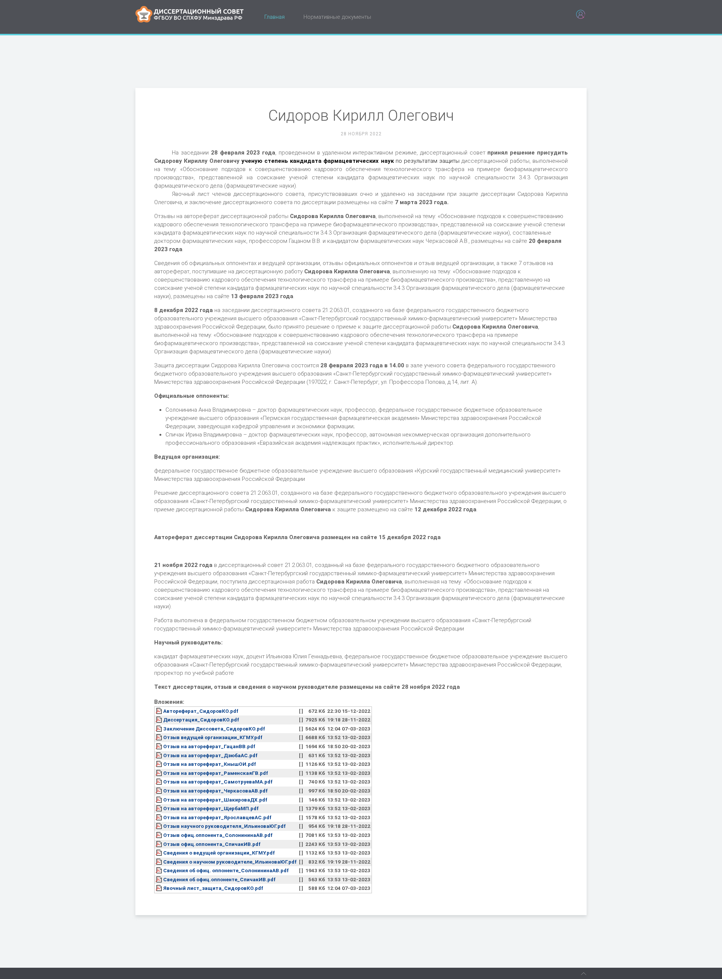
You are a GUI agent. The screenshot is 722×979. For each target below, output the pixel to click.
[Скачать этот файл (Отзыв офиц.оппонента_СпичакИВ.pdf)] (159, 844)
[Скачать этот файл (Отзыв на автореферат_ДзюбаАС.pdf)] (159, 755)
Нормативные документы (337, 17)
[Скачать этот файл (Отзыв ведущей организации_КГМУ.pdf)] (159, 737)
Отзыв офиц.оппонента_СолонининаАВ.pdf (218, 835)
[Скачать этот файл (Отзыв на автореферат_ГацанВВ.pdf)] (159, 746)
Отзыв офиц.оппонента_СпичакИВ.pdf (212, 844)
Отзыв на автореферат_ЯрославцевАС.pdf (217, 817)
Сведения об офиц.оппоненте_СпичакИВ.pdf (219, 879)
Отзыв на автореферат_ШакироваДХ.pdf (215, 800)
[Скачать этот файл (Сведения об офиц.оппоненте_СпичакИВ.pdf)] (159, 879)
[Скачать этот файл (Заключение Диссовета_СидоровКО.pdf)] (159, 729)
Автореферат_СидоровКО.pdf (200, 711)
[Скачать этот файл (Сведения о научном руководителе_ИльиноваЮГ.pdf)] (159, 862)
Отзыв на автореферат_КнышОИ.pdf (209, 764)
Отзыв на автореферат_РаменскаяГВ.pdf (215, 773)
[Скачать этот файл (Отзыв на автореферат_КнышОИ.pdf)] (159, 764)
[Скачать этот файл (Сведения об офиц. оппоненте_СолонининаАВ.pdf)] (159, 870)
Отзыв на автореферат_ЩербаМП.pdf (211, 808)
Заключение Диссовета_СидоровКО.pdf (214, 729)
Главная (274, 17)
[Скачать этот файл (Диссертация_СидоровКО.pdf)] (159, 720)
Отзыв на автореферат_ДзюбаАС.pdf (210, 755)
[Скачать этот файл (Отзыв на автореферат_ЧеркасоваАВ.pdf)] (159, 791)
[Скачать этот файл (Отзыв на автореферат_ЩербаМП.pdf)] (159, 808)
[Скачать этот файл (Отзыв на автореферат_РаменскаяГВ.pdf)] (159, 773)
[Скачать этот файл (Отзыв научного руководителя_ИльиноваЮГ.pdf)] (159, 826)
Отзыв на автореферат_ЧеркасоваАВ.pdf (215, 791)
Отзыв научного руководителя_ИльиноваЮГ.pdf (224, 826)
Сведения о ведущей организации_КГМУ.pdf (219, 853)
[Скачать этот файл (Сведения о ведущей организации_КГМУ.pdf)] (159, 853)
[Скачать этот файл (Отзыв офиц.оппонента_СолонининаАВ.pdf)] (159, 835)
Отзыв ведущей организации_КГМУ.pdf (212, 737)
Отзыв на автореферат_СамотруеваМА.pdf (218, 782)
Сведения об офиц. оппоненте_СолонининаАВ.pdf (226, 870)
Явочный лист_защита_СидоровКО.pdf (213, 888)
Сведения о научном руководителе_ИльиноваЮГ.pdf (230, 862)
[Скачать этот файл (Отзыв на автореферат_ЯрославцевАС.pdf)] (159, 817)
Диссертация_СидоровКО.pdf (201, 720)
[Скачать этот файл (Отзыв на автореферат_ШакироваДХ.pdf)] (159, 800)
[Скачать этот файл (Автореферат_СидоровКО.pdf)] (159, 711)
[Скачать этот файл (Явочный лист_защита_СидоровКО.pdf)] (159, 888)
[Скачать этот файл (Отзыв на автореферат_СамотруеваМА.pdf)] (159, 782)
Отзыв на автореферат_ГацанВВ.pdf (209, 746)
